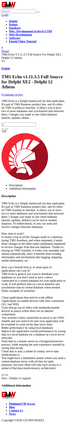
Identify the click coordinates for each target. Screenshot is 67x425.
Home (5, 51)
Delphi (5, 68)
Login (5, 14)
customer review (12, 94)
